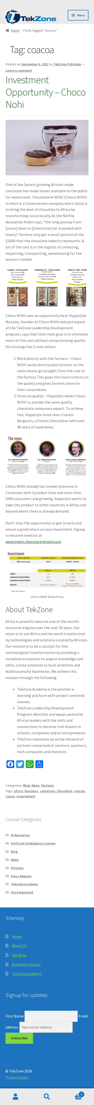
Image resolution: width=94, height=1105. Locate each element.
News (36, 785)
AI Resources (20, 835)
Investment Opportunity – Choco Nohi (46, 91)
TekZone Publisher (67, 64)
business (31, 791)
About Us (19, 945)
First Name (15, 1016)
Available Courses (26, 964)
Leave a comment (19, 70)
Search (47, 1097)
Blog (26, 785)
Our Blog (19, 955)
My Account (15, 1097)
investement (25, 796)
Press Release (21, 876)
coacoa (79, 791)
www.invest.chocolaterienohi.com (33, 541)
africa (18, 791)
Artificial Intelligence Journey (33, 843)
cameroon (47, 791)
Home (15, 30)
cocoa (10, 796)
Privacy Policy (17, 1077)
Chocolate (64, 791)
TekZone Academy (24, 884)
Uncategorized (22, 892)
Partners (47, 785)
